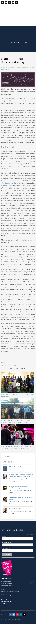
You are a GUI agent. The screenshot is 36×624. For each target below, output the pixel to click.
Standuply (16, 277)
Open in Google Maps (8, 595)
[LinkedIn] (13, 2)
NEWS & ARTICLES (6, 601)
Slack (15, 147)
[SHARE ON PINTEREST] (11, 365)
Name (4, 536)
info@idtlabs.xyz (9, 585)
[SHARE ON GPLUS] (8, 365)
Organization (6, 548)
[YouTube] (9, 2)
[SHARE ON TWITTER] (2, 365)
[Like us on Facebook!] (10, 614)
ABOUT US (4, 599)
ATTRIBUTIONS (5, 603)
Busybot (6, 277)
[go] (31, 457)
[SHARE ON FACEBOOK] (5, 365)
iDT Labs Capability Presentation (18, 467)
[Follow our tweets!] (13, 614)
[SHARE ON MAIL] (15, 365)
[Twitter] (6, 2)
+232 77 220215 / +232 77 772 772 (21, 6)
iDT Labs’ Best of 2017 (15, 508)
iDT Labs (5, 67)
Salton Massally (10, 183)
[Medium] (16, 2)
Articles (3, 69)
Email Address (7, 542)
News (7, 69)
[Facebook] (2, 2)
